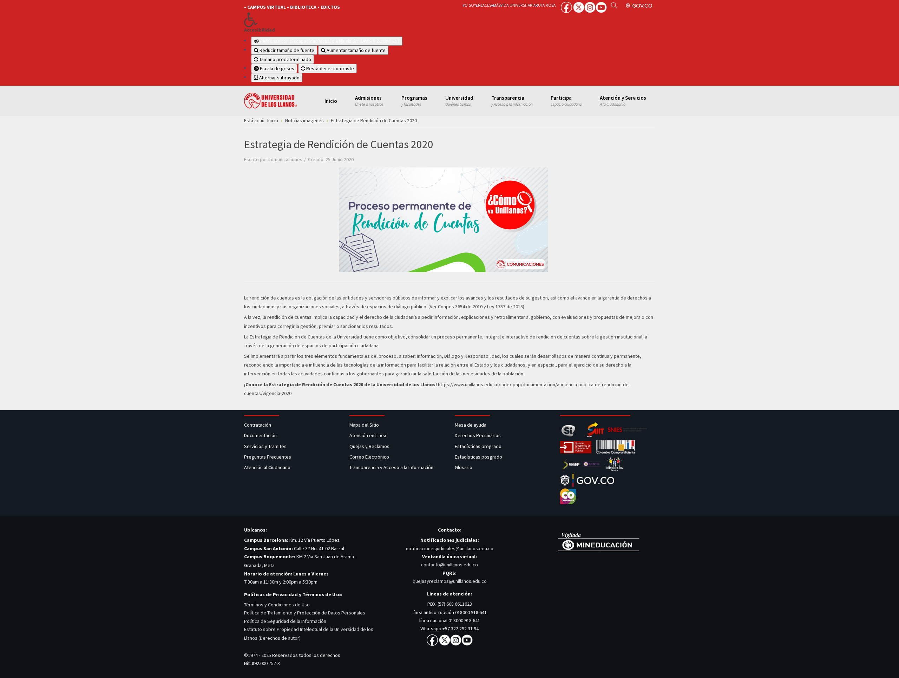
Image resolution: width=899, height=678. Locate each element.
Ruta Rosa (546, 5)
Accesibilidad (259, 30)
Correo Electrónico (370, 457)
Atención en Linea (367, 435)
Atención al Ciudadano (267, 467)
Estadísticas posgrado (478, 457)
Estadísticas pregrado (478, 446)
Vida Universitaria (518, 5)
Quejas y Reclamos (370, 446)
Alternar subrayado (279, 77)
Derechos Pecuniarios (478, 435)
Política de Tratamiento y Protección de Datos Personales (304, 613)
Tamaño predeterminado (284, 59)
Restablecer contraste (329, 68)
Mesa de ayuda (470, 425)
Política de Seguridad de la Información (285, 621)
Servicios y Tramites (266, 446)
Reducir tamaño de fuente (286, 50)
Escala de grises (276, 68)
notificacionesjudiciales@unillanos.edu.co (449, 548)
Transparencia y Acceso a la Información (391, 467)
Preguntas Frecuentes (267, 457)
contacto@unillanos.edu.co (449, 564)
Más (496, 5)
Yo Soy (469, 5)
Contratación (258, 425)
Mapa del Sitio (364, 425)
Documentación (260, 435)
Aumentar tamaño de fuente (356, 50)
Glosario (464, 467)
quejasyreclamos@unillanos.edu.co (450, 581)
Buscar (614, 5)
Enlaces (483, 5)
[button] (341, 19)
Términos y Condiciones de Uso (277, 604)
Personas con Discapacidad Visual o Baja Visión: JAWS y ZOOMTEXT (330, 41)
